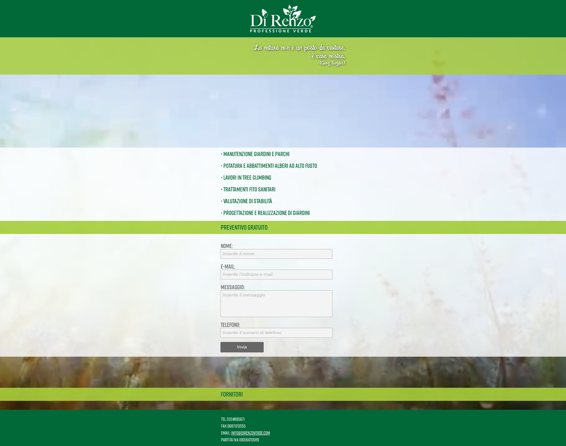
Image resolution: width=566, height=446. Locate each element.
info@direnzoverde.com (250, 433)
